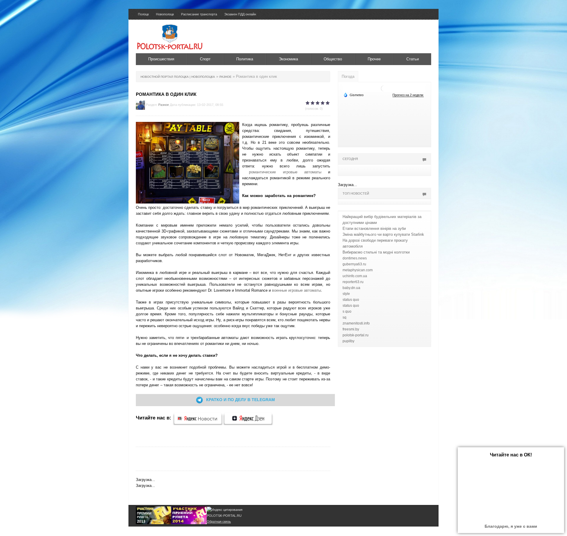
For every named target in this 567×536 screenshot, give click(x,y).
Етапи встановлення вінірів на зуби (374, 228)
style (346, 294)
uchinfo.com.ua (355, 276)
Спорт (205, 59)
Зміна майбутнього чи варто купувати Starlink (383, 234)
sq (344, 317)
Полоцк (143, 14)
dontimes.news (355, 258)
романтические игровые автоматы (285, 172)
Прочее (374, 59)
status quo (351, 300)
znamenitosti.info (356, 323)
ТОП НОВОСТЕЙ (356, 193)
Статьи (412, 59)
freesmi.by (351, 329)
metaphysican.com (358, 270)
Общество (333, 59)
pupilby (348, 341)
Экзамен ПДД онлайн (240, 14)
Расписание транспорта (199, 14)
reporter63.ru (353, 282)
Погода (348, 76)
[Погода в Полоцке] (383, 88)
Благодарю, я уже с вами (511, 526)
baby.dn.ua (351, 288)
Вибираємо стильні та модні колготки (376, 252)
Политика (244, 59)
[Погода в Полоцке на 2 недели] (408, 95)
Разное (163, 104)
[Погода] (353, 94)
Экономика (288, 59)
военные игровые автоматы (296, 290)
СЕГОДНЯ (350, 159)
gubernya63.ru (354, 264)
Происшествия (161, 59)
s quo (347, 311)
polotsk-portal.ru (356, 335)
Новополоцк (165, 14)
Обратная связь (219, 521)
